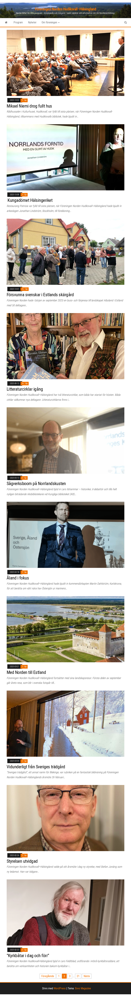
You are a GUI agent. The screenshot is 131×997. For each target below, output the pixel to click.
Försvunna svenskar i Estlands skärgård (40, 294)
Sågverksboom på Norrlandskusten (36, 483)
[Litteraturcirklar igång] (65, 346)
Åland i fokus (18, 577)
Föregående (47, 976)
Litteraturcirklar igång (25, 389)
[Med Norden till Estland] (65, 629)
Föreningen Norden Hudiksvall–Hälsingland (65, 9)
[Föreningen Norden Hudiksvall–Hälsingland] (6, 22)
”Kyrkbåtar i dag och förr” (28, 955)
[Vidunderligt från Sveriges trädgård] (65, 723)
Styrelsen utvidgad (22, 861)
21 (78, 976)
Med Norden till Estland (26, 672)
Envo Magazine (83, 988)
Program (18, 22)
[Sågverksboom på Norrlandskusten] (65, 440)
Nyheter (32, 22)
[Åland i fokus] (65, 534)
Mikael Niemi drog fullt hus (29, 106)
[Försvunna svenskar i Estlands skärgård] (65, 251)
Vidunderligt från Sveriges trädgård (36, 766)
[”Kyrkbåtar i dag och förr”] (65, 912)
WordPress (60, 988)
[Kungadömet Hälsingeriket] (65, 157)
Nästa (87, 976)
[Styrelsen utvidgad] (65, 817)
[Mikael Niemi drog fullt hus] (65, 62)
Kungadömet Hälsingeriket (29, 200)
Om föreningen (50, 22)
